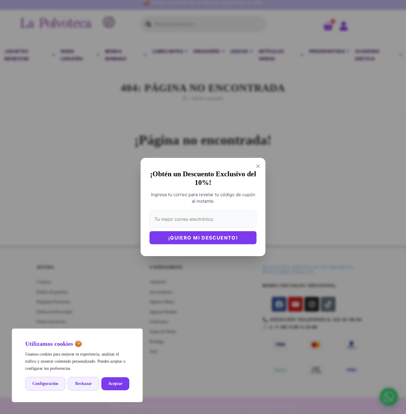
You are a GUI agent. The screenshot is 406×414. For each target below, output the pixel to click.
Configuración (45, 383)
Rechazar (83, 383)
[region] (77, 365)
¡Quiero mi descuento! (203, 238)
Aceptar (115, 383)
